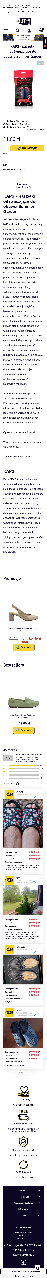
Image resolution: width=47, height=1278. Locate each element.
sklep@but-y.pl (28, 5)
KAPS (5, 165)
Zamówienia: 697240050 (23, 1233)
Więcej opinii (23, 1072)
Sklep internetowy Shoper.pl (23, 1276)
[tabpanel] (23, 378)
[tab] (23, 181)
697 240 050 (15, 5)
